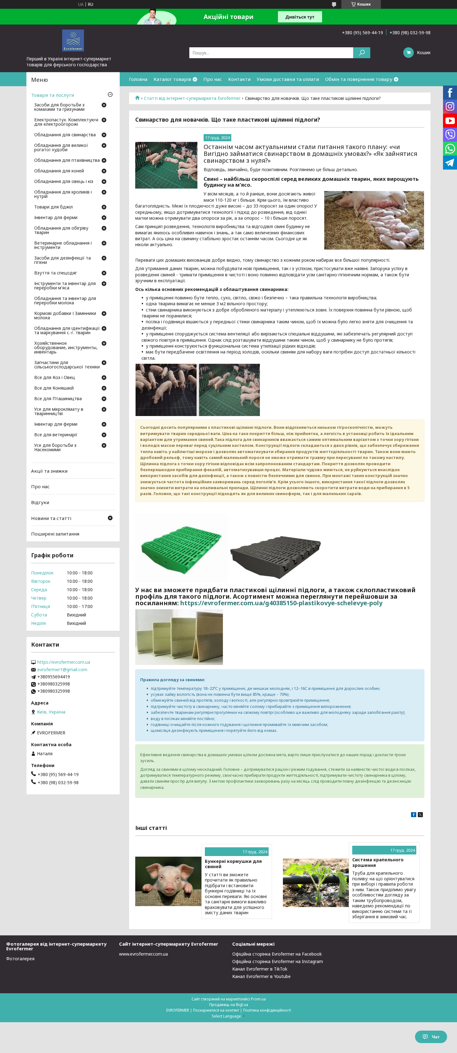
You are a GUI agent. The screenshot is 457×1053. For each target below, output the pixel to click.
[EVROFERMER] (73, 40)
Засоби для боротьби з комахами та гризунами (59, 107)
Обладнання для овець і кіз (63, 181)
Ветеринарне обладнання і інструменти (63, 245)
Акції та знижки (49, 471)
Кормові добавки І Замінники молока (65, 316)
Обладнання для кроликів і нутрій (63, 194)
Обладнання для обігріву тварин (61, 230)
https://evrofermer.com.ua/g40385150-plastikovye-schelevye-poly (281, 603)
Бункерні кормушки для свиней (233, 864)
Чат (436, 1036)
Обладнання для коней (59, 171)
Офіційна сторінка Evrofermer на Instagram (277, 961)
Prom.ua (258, 999)
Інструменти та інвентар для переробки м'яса (65, 286)
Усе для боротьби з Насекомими (55, 447)
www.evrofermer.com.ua (143, 954)
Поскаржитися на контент (216, 1010)
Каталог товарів (172, 79)
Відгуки (40, 502)
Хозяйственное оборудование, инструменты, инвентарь (66, 348)
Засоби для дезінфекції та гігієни (62, 260)
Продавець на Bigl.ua (228, 1004)
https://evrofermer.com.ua (63, 662)
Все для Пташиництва (58, 398)
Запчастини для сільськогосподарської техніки (67, 365)
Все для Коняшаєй (54, 388)
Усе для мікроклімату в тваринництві (58, 411)
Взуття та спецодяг (55, 273)
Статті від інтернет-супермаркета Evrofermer (192, 98)
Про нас (212, 79)
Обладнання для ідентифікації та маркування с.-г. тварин (67, 330)
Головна (138, 79)
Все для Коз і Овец (54, 377)
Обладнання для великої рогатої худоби (61, 147)
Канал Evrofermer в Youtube (261, 976)
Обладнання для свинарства (65, 135)
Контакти (239, 79)
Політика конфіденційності (267, 1010)
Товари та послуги (52, 95)
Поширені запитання (55, 534)
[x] (420, 815)
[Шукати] (361, 52)
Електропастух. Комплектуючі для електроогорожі (66, 122)
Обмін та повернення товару (358, 79)
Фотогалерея (20, 959)
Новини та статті (51, 518)
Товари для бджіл (53, 207)
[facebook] (413, 815)
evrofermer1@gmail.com (62, 669)
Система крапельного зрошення (378, 862)
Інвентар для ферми (55, 217)
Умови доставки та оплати (288, 79)
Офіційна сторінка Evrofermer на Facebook (277, 954)
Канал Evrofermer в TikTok (259, 969)
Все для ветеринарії (55, 435)
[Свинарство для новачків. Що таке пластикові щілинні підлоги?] (166, 165)
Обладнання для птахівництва (67, 160)
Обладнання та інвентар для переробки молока (65, 301)
